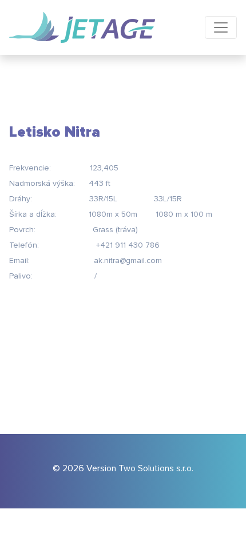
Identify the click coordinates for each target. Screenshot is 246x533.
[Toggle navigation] (221, 27)
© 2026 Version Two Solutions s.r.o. (123, 468)
